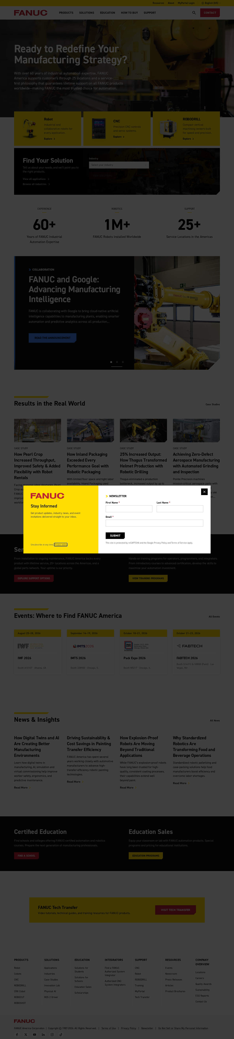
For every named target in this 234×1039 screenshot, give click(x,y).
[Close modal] (204, 491)
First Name (113, 502)
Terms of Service (179, 542)
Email (110, 517)
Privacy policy (60, 544)
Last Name (163, 502)
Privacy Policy (160, 542)
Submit (115, 536)
